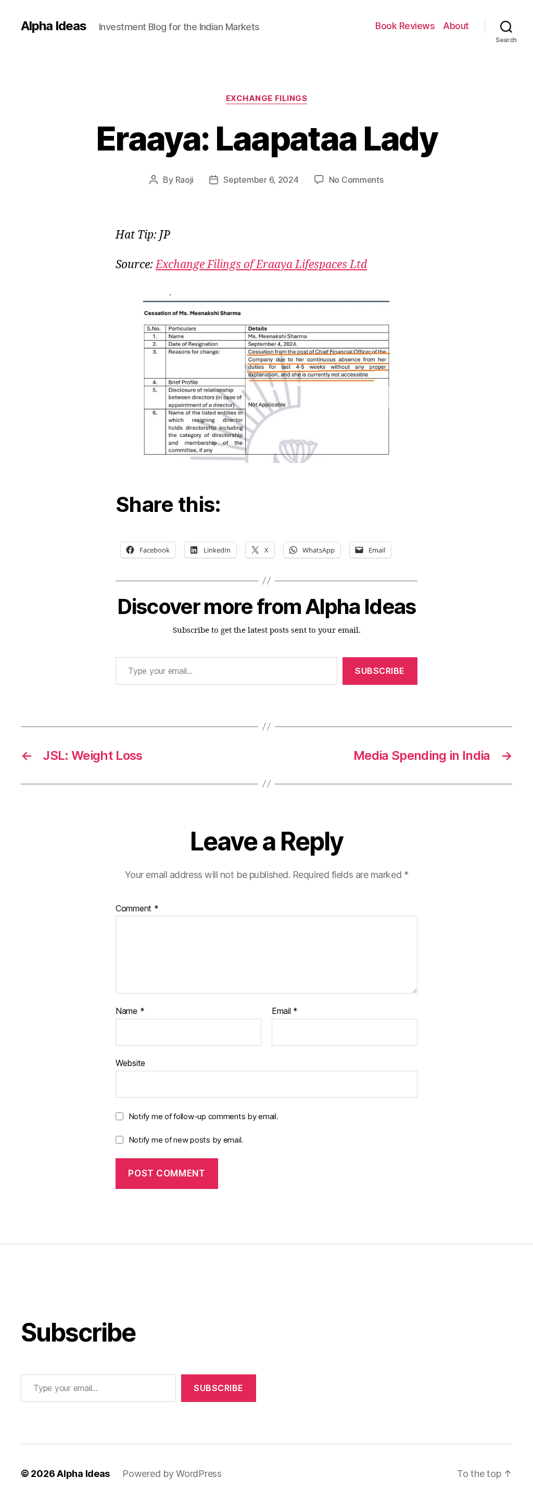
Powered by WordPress (172, 1473)
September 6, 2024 (260, 179)
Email (285, 1011)
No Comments (356, 179)
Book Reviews (405, 25)
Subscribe (380, 671)
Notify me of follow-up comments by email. (203, 1116)
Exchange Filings (267, 98)
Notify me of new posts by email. (186, 1140)
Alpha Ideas (53, 26)
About (456, 25)
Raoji (184, 179)
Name (130, 1011)
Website (130, 1063)
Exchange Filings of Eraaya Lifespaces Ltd (261, 265)
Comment (137, 908)
